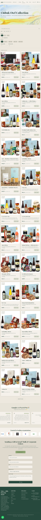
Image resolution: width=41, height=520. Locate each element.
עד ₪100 (5, 41)
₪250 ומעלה (20, 41)
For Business (23, 2)
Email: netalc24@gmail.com (36, 496)
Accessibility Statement (24, 498)
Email (9, 464)
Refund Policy (23, 497)
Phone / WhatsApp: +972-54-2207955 (36, 493)
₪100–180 (10, 41)
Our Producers (13, 498)
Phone (10, 460)
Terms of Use (23, 494)
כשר (4, 35)
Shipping (12, 503)
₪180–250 (15, 41)
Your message (11, 473)
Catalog (20, 2)
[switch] (2, 37)
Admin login (26, 516)
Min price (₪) (3, 43)
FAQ (11, 501)
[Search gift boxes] (36, 2)
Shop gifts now (19, 452)
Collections (14, 2)
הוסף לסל (16, 77)
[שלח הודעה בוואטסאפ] (2, 517)
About (30, 2)
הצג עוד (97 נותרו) (20, 398)
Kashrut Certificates (24, 492)
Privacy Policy (23, 495)
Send (21, 482)
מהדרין (8, 35)
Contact (33, 2)
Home (10, 2)
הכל (2, 35)
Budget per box (11, 469)
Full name (10, 455)
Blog (27, 2)
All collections (4, 10)
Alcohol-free (6, 37)
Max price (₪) (11, 43)
